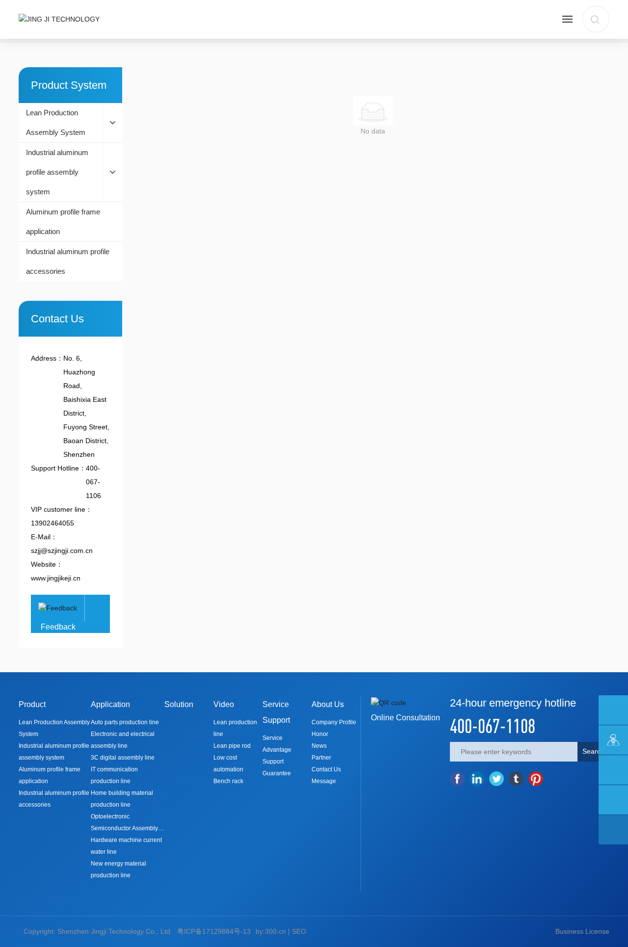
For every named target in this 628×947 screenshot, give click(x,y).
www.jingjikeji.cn (55, 578)
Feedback (58, 627)
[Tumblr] (516, 778)
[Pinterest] (535, 778)
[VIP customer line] (613, 740)
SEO (299, 931)
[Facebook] (457, 778)
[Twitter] (496, 778)
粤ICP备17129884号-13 (214, 931)
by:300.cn (271, 931)
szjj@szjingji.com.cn (62, 550)
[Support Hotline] (613, 770)
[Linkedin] (477, 778)
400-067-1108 (492, 725)
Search (593, 751)
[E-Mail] (613, 710)
